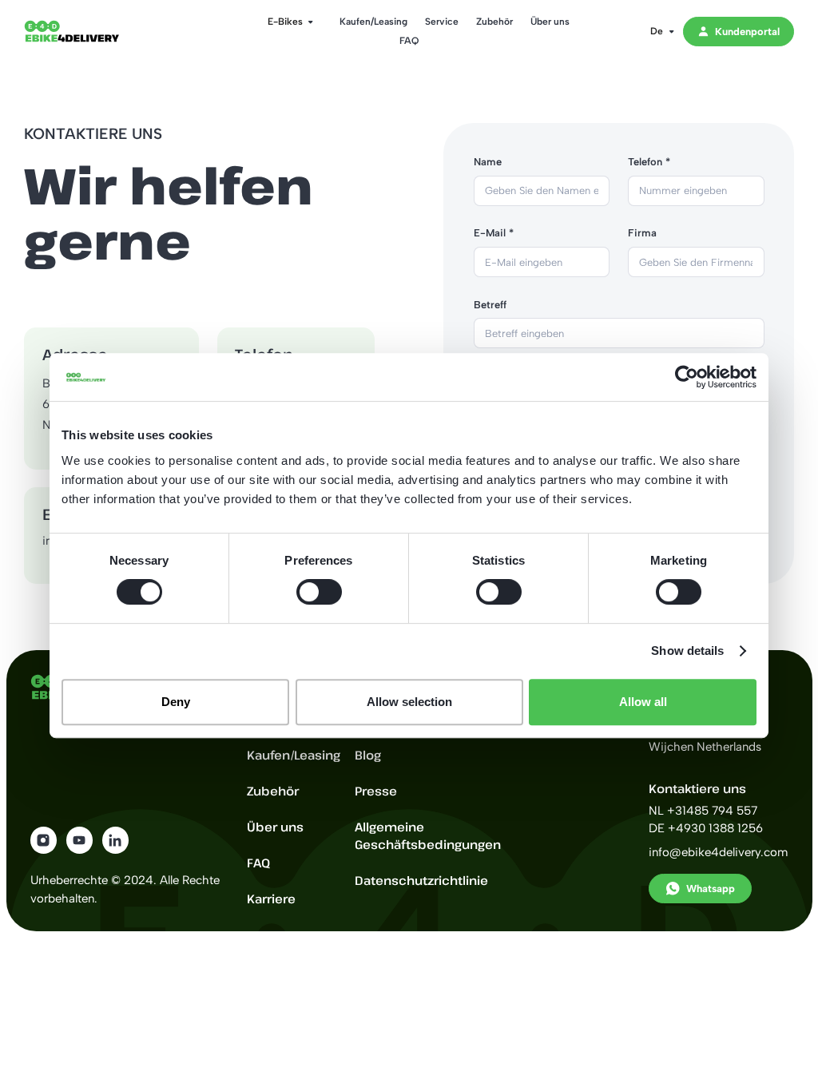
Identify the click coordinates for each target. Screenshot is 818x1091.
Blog (368, 755)
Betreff (490, 305)
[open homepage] (84, 31)
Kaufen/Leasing (373, 21)
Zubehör (494, 21)
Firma (642, 233)
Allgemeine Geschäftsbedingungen (428, 836)
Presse (376, 791)
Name (488, 162)
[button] (285, 21)
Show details (687, 650)
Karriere (271, 899)
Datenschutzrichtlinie (421, 880)
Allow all (643, 701)
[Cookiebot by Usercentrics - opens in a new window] (686, 377)
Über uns (550, 21)
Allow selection (409, 701)
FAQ (409, 40)
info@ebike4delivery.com (718, 852)
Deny (175, 701)
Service (442, 21)
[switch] (319, 592)
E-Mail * (494, 233)
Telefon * (649, 162)
